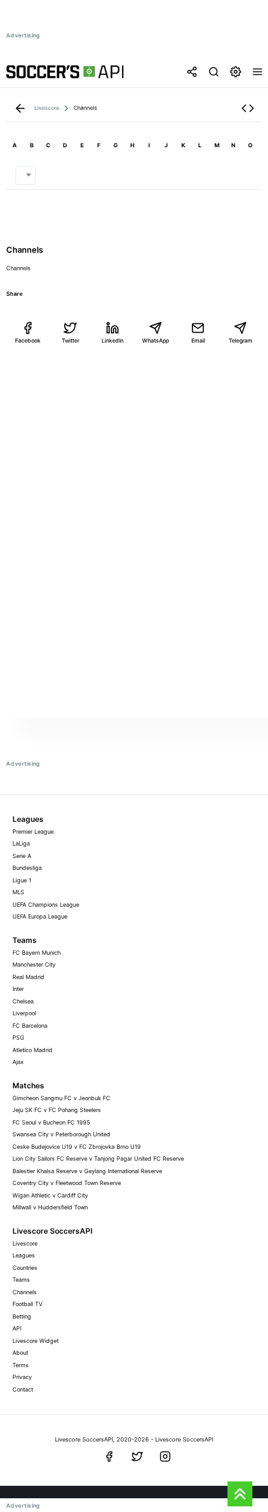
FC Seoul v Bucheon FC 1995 (51, 1122)
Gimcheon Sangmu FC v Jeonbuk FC (61, 1098)
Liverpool (24, 1013)
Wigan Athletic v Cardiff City (50, 1195)
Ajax (18, 1061)
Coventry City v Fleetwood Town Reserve (66, 1182)
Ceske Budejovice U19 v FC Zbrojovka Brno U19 (76, 1146)
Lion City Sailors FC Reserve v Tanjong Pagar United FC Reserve (98, 1158)
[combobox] (26, 175)
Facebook (28, 340)
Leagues (23, 1255)
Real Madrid (28, 976)
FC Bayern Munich (36, 952)
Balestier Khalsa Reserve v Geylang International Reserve (87, 1171)
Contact (22, 1389)
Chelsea (23, 1001)
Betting (21, 1316)
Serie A (21, 855)
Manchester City (33, 964)
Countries (24, 1267)
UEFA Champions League (45, 904)
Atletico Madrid (32, 1049)
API (16, 1328)
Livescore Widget (35, 1340)
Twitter (70, 340)
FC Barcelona (29, 1025)
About (20, 1352)
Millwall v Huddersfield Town (50, 1207)
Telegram (240, 340)
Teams (21, 1279)
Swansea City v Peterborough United (61, 1134)
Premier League (33, 831)
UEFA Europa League (39, 916)
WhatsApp (155, 340)
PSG (18, 1037)
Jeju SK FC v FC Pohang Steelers (56, 1109)
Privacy (22, 1376)
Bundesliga (27, 867)
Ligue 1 (21, 880)
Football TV (27, 1303)
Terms (20, 1365)
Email (198, 340)
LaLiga (21, 843)
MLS (18, 892)
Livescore (24, 1243)
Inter (18, 988)
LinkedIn (112, 340)
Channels (24, 1292)
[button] (248, 108)
